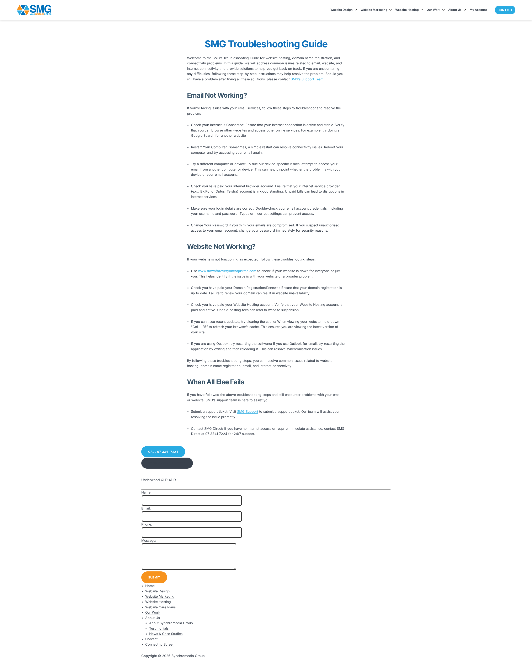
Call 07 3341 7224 (163, 451)
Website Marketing (374, 9)
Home (150, 586)
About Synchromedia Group (171, 623)
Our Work (433, 9)
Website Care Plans (160, 607)
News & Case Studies (165, 634)
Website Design (341, 9)
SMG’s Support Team (307, 79)
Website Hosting (407, 9)
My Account (478, 9)
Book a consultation (167, 463)
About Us (455, 9)
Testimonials (159, 628)
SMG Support (247, 411)
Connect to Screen (159, 644)
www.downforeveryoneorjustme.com (227, 271)
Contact (505, 10)
